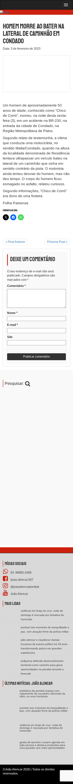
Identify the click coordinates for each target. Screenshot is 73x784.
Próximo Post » (57, 241)
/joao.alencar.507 (21, 579)
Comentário (16, 285)
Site (10, 337)
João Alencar (19, 593)
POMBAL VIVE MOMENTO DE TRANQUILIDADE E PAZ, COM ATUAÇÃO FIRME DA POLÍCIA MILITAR (44, 709)
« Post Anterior (15, 241)
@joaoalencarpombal (24, 586)
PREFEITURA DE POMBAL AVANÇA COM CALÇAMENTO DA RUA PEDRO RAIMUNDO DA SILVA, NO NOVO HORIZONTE (42, 693)
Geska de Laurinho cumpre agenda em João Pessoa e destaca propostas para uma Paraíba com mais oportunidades (42, 745)
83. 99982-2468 (20, 572)
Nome (12, 312)
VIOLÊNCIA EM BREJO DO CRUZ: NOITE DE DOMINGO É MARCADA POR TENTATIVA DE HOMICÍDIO (42, 615)
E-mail (12, 324)
